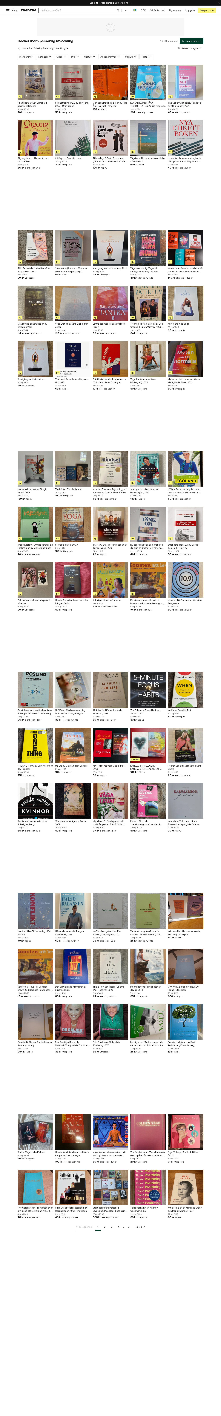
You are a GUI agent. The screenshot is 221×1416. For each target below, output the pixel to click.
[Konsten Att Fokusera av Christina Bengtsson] (185, 580)
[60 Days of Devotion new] (73, 138)
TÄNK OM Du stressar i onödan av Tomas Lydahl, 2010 (110, 546)
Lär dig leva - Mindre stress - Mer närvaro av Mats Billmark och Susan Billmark (148, 1044)
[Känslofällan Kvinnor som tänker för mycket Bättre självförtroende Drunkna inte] (185, 248)
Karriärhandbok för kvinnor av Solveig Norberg (32, 823)
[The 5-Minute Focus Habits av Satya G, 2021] (148, 690)
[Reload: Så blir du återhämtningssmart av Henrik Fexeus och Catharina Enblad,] (148, 801)
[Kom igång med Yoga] (185, 303)
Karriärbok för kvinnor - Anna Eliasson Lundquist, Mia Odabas (183, 823)
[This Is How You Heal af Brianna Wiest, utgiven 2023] (110, 966)
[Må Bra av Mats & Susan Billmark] (73, 745)
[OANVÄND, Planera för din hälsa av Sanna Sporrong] (35, 1022)
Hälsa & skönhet (30, 48)
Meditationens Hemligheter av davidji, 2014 (145, 988)
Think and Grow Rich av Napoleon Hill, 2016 (72, 381)
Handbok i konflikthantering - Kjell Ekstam (34, 933)
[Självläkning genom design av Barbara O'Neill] (35, 303)
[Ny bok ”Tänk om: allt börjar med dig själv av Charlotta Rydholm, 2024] (148, 524)
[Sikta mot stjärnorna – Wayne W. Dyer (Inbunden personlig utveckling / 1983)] (73, 248)
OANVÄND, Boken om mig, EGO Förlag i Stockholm (183, 988)
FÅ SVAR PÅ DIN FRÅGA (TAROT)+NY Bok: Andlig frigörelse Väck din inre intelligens (148, 104)
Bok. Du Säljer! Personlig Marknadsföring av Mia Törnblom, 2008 (72, 1044)
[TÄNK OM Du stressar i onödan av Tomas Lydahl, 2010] (110, 524)
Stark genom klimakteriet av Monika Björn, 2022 (144, 491)
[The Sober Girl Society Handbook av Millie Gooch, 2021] (185, 82)
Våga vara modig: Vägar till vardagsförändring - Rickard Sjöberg (144, 270)
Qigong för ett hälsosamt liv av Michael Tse (33, 160)
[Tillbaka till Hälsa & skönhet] (19, 48)
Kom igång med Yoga (178, 323)
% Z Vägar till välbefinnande (107, 600)
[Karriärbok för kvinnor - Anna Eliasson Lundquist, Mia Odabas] (185, 801)
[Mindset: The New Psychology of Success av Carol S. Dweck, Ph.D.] (110, 469)
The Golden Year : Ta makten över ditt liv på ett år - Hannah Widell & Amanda (147, 1154)
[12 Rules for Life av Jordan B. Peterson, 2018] (110, 690)
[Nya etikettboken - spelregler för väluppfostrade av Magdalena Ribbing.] (185, 138)
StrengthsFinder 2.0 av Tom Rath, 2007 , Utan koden (72, 104)
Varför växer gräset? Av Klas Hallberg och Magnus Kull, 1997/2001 (107, 933)
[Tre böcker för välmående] (73, 469)
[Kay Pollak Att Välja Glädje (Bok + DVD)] (110, 745)
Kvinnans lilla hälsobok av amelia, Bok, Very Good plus (184, 933)
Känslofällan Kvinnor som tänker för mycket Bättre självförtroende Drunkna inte (185, 270)
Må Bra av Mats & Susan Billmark (71, 765)
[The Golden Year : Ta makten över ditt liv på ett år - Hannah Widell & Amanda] (148, 1132)
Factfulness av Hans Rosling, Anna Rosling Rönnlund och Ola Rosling (35, 712)
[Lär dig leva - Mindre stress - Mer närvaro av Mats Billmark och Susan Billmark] (148, 1022)
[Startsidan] (28, 10)
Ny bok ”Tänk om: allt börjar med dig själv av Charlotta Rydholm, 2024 (146, 546)
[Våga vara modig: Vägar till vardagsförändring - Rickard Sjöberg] (148, 248)
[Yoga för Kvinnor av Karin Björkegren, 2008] (148, 359)
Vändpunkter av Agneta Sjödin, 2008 (70, 823)
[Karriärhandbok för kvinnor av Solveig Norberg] (35, 801)
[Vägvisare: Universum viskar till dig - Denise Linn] (148, 138)
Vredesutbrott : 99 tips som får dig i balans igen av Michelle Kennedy (35, 546)
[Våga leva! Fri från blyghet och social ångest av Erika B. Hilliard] (110, 801)
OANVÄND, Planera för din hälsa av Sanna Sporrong (35, 1044)
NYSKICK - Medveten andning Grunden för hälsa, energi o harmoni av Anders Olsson (70, 712)
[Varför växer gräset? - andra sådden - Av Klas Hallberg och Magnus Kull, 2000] (148, 911)
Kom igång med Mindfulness (32, 379)
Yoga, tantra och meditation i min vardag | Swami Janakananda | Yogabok (109, 1154)
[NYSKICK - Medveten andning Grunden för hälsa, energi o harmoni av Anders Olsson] (73, 690)
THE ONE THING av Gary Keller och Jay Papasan (35, 767)
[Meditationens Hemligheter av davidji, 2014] (148, 966)
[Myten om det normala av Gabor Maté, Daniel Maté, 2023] (185, 359)
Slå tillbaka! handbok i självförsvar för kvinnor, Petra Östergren (110, 381)
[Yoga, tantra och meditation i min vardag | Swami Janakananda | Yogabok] (110, 1132)
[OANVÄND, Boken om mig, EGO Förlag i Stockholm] (185, 966)
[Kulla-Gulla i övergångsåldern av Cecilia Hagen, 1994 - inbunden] (73, 1187)
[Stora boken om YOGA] (73, 524)
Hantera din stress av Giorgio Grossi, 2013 (32, 491)
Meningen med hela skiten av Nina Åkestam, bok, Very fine (110, 104)
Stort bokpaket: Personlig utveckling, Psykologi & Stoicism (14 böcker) (109, 1209)
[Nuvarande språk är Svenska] (135, 10)
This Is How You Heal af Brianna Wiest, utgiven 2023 (108, 988)
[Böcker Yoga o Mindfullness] (35, 1132)
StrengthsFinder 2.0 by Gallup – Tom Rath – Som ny (184, 546)
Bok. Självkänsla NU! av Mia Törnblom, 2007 (106, 1044)
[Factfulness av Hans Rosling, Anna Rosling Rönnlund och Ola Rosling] (35, 690)
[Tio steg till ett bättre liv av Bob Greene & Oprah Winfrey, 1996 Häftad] (148, 303)
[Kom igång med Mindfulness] (35, 359)
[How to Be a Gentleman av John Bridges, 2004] (73, 580)
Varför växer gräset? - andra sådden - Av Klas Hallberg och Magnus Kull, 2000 (145, 933)
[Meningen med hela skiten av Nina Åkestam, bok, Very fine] (110, 82)
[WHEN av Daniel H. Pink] (185, 690)
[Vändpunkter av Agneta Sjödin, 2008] (73, 801)
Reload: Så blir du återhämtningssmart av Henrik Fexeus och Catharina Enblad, (145, 823)
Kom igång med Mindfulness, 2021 (110, 268)
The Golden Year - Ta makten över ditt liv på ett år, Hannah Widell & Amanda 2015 (35, 1209)
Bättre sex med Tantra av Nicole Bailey (109, 325)
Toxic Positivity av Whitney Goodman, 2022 (144, 1209)
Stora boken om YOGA (66, 544)
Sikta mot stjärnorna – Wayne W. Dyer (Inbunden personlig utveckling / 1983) (71, 270)
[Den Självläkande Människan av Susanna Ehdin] (73, 966)
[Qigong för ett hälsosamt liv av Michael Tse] (35, 138)
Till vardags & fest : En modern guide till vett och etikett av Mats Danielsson (110, 160)
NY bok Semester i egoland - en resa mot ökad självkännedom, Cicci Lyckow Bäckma (184, 491)
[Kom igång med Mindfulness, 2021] (110, 248)
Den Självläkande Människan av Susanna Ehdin (70, 988)
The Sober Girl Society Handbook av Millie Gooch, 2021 (185, 104)
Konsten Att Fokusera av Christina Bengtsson (185, 602)
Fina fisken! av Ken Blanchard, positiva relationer (32, 104)
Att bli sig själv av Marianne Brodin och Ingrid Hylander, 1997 (185, 1209)
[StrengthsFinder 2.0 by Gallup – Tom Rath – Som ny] (185, 524)
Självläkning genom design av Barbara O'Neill (32, 325)
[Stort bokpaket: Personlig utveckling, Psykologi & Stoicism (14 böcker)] (110, 1187)
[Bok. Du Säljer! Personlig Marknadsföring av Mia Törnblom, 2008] (73, 1022)
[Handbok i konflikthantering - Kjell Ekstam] (35, 911)
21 (129, 1227)
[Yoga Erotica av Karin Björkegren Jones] (73, 303)
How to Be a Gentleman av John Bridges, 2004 (71, 602)
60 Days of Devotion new (68, 158)
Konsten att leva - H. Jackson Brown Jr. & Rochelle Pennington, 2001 (147, 602)
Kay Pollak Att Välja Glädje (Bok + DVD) (109, 767)
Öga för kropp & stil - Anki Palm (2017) (183, 1154)
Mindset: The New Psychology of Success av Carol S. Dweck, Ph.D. (109, 491)
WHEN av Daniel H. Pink (179, 710)
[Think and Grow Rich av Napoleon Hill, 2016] (73, 359)
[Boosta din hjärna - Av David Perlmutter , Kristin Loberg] (185, 1022)
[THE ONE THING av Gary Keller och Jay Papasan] (35, 745)
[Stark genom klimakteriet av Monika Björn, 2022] (148, 469)
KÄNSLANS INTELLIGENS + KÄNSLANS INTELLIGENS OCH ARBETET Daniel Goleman (145, 767)
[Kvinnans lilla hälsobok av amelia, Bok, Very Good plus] (185, 911)
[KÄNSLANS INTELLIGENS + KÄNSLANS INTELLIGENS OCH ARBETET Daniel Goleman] (148, 745)
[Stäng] (218, 3)
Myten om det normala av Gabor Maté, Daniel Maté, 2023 (184, 381)
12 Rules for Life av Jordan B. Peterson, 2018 (107, 712)
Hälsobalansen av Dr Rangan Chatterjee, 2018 (69, 933)
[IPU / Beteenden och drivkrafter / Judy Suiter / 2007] (35, 248)
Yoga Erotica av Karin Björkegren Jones (71, 325)
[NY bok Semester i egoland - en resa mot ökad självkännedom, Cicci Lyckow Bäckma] (185, 469)
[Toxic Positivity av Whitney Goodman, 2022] (148, 1187)
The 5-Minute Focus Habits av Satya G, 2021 (145, 712)
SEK (143, 10)
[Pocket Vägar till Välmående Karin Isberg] (185, 745)
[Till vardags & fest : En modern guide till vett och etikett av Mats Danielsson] (110, 138)
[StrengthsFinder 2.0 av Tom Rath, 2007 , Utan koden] (73, 82)
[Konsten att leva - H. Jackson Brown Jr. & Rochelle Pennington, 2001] (148, 580)
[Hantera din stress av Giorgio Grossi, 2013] (35, 469)
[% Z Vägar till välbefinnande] (110, 580)
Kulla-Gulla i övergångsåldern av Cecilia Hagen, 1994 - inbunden (71, 1209)
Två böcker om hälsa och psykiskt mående (34, 602)
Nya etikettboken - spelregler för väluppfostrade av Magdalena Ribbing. (185, 160)
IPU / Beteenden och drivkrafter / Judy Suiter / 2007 (34, 270)
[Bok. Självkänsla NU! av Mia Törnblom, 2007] (110, 1022)
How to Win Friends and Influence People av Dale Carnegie (72, 1154)
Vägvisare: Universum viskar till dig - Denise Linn (147, 160)
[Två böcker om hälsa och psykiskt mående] (35, 580)
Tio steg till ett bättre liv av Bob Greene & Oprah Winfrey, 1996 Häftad (146, 325)
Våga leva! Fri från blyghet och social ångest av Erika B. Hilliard (108, 823)
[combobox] (80, 10)
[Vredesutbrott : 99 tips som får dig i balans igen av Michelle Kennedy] (35, 524)
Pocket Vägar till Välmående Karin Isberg (184, 767)
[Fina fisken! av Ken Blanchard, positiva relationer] (35, 82)
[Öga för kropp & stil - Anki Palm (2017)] (185, 1132)
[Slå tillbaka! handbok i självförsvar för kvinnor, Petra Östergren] (110, 359)
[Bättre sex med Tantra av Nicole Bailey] (110, 303)
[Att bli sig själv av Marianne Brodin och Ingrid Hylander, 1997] (185, 1187)
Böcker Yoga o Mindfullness (31, 1152)
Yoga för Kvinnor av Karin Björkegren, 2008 (143, 381)
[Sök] (118, 10)
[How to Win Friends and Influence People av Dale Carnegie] (73, 1132)
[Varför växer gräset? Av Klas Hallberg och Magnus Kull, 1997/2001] (110, 911)
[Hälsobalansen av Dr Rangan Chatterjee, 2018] (73, 911)
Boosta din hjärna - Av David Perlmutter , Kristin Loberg (182, 1044)
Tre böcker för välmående (68, 489)
